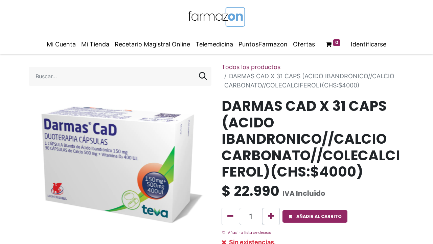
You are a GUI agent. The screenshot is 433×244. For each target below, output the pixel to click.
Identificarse (368, 44)
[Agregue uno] (271, 216)
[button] (314, 216)
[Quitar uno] (230, 216)
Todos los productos (251, 66)
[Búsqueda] (203, 76)
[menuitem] (61, 44)
